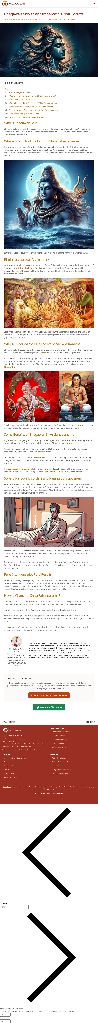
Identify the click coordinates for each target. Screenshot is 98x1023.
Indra (44, 352)
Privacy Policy (9, 773)
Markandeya (10, 367)
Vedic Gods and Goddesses (33, 19)
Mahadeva (40, 457)
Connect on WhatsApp (60, 773)
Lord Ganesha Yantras (59, 739)
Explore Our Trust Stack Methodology (49, 695)
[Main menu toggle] (94, 3)
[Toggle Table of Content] (6, 89)
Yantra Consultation (59, 758)
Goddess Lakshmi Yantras (61, 732)
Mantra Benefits (12, 19)
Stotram (79, 425)
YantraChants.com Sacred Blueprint (16, 758)
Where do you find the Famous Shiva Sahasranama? (32, 96)
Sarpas (68, 443)
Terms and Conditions (11, 766)
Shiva (32, 601)
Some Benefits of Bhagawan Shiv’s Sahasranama (31, 106)
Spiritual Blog (56, 766)
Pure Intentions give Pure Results (24, 113)
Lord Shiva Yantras (58, 735)
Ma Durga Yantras (58, 743)
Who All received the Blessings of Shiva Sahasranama (33, 103)
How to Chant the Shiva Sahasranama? (26, 117)
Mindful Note (7, 787)
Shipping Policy (9, 762)
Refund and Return (10, 777)
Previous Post (7, 721)
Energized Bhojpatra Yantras (62, 770)
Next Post (92, 721)
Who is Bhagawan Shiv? (19, 92)
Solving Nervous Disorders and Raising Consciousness (33, 110)
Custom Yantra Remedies (61, 762)
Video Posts (51, 19)
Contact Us (8, 770)
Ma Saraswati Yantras (59, 747)
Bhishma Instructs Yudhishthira (23, 99)
